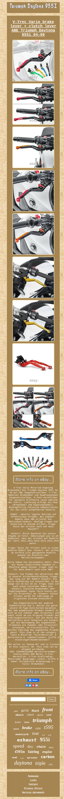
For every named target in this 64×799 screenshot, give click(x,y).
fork (43, 735)
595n (26, 722)
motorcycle (22, 734)
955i (45, 739)
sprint (40, 715)
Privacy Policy (33, 788)
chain (41, 747)
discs (51, 747)
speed (18, 745)
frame (18, 722)
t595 (48, 727)
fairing (33, 752)
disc (30, 746)
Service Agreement (33, 792)
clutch (16, 729)
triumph (42, 720)
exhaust (27, 740)
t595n (20, 751)
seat (14, 757)
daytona (23, 763)
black (35, 710)
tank (49, 735)
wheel (30, 714)
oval (22, 758)
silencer (19, 714)
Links (33, 780)
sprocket (32, 757)
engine (47, 752)
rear (35, 733)
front (47, 709)
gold (24, 710)
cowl (48, 714)
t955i (51, 764)
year (16, 711)
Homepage (33, 776)
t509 (38, 728)
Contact (33, 784)
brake (27, 727)
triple (40, 763)
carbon (47, 757)
